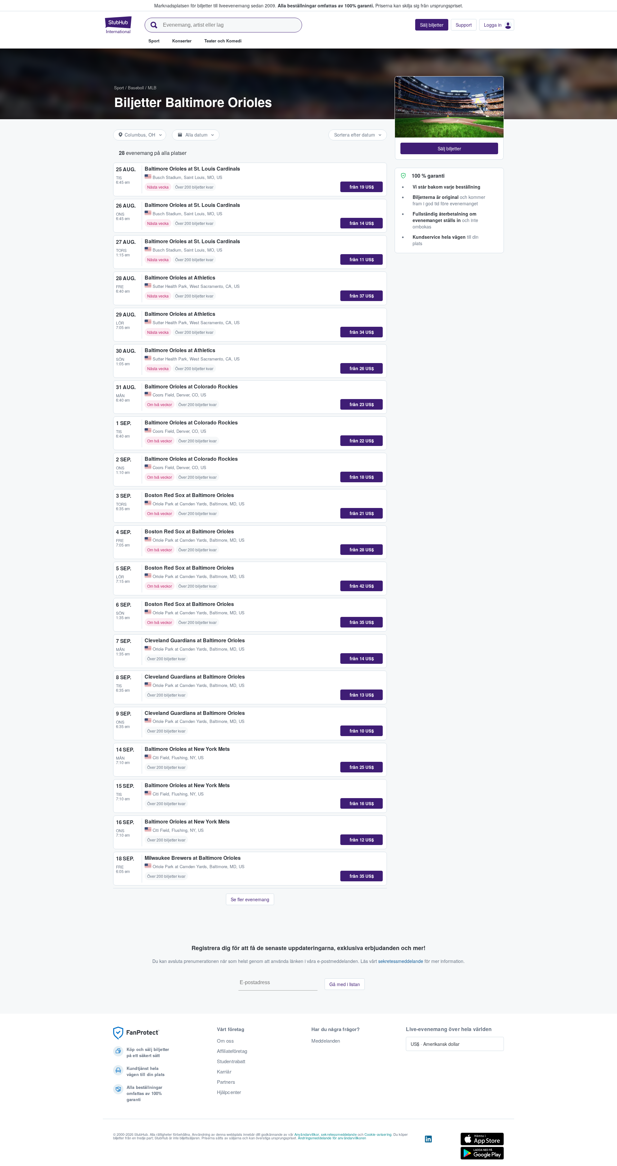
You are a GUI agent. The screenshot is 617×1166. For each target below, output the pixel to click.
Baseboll (136, 88)
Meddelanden (325, 1040)
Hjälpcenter (229, 1092)
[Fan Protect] (136, 1033)
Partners (226, 1081)
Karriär (224, 1071)
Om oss (225, 1040)
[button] (449, 148)
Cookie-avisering (377, 1134)
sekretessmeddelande (400, 961)
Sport (119, 88)
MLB (152, 88)
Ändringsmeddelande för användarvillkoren (332, 1137)
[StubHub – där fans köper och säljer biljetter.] (118, 25)
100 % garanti (428, 175)
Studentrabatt (231, 1061)
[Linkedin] (428, 1147)
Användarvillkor (306, 1134)
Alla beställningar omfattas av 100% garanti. (326, 5)
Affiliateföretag (232, 1051)
